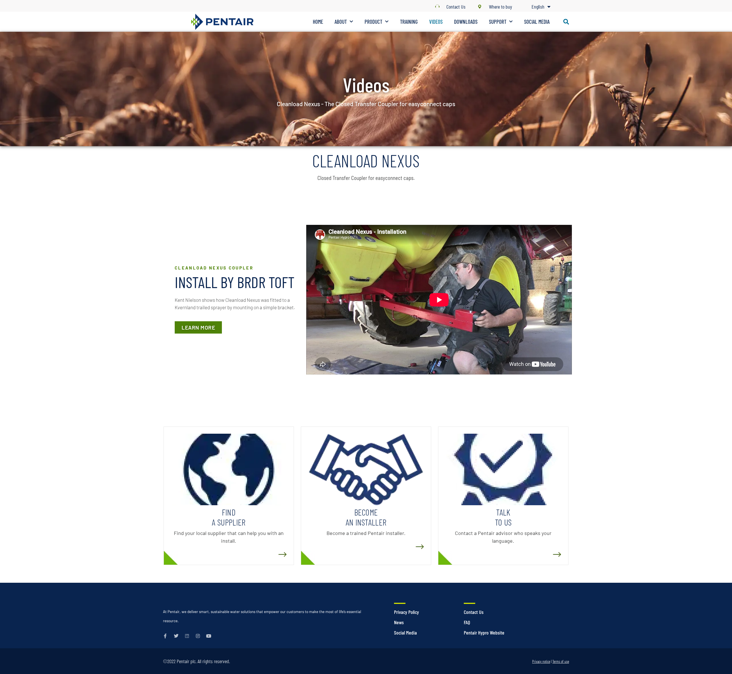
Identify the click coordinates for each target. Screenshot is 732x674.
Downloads (466, 21)
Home (318, 21)
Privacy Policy (406, 612)
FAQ (467, 622)
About (341, 21)
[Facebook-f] (165, 636)
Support (497, 21)
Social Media (537, 21)
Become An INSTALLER (366, 517)
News (399, 622)
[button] (566, 21)
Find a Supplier (228, 517)
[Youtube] (208, 636)
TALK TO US (503, 517)
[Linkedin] (187, 636)
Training (409, 21)
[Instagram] (198, 636)
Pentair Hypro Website (484, 632)
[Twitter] (176, 636)
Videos (436, 21)
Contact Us (474, 612)
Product (373, 21)
